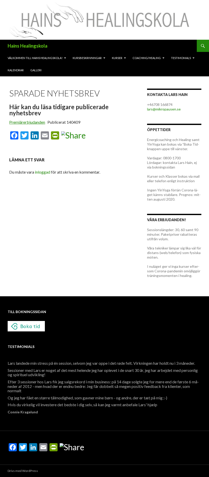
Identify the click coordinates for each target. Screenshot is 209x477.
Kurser (117, 58)
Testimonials (181, 58)
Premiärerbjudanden (27, 122)
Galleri (36, 70)
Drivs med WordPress (23, 471)
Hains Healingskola (27, 46)
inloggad (42, 172)
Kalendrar (16, 70)
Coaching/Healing (147, 58)
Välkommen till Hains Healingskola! (35, 58)
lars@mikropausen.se (164, 109)
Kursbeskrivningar (87, 58)
